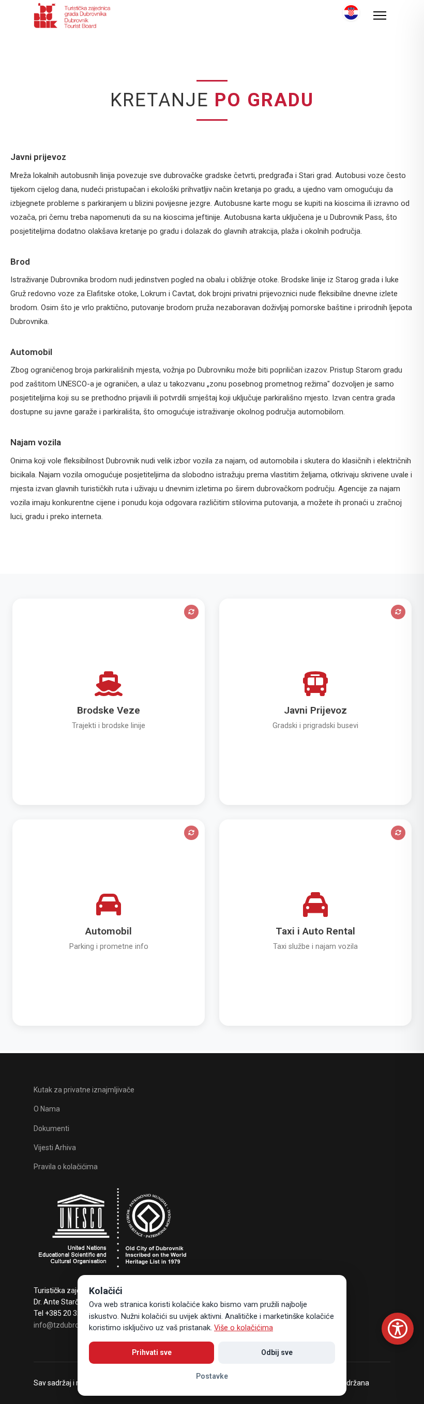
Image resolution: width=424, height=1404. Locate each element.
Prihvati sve (152, 1352)
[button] (108, 702)
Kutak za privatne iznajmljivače (84, 1090)
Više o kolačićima (243, 1328)
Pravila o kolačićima (66, 1167)
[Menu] (379, 15)
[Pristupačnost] (398, 1329)
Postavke (212, 1376)
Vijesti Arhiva (55, 1147)
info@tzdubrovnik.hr (67, 1325)
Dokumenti (51, 1128)
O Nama (47, 1109)
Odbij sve (277, 1352)
